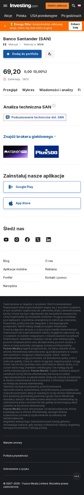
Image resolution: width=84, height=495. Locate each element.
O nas (49, 261)
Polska (21, 15)
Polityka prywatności (15, 455)
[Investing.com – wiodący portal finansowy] (24, 5)
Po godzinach (71, 15)
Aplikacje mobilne (15, 269)
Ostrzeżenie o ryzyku (16, 468)
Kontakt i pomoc (56, 277)
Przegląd (10, 90)
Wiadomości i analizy (56, 90)
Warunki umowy (12, 442)
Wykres (28, 90)
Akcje (8, 15)
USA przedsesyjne (43, 15)
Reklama (51, 269)
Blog (6, 261)
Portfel (7, 277)
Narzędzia (10, 286)
